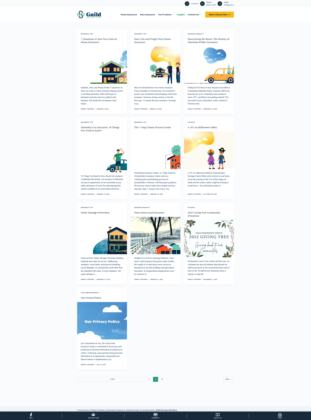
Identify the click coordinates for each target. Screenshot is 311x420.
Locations (194, 3)
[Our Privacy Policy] (102, 320)
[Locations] (187, 3)
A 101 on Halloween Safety (202, 127)
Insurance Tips (87, 34)
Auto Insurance (147, 14)
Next (227, 379)
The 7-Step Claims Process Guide (152, 127)
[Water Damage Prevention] (102, 235)
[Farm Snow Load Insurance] (155, 235)
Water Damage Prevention (95, 213)
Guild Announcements (90, 293)
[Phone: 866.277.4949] (202, 3)
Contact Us (193, 14)
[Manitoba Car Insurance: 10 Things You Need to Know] (102, 153)
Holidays (191, 122)
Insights (181, 14)
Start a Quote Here (218, 14)
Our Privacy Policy (91, 298)
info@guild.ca (229, 5)
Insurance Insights (195, 34)
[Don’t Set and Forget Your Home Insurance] (155, 65)
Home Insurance (129, 14)
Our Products (164, 14)
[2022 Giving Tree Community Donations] (209, 238)
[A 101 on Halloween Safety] (209, 150)
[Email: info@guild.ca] (220, 3)
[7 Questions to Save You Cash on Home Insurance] (102, 65)
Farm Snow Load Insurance (149, 213)
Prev (113, 379)
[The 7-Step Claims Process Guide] (155, 150)
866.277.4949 (211, 5)
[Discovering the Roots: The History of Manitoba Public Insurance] (209, 65)
